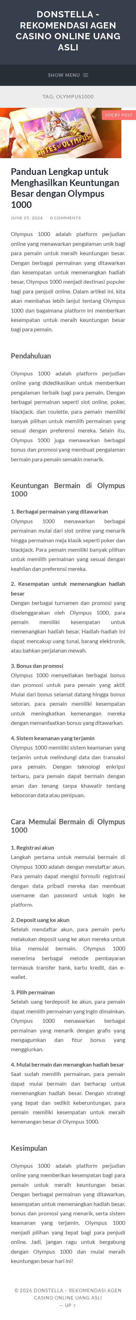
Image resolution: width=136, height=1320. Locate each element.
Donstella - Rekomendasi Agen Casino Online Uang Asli (68, 30)
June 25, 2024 (27, 217)
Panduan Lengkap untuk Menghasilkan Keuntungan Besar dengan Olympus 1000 (65, 188)
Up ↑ (71, 1305)
